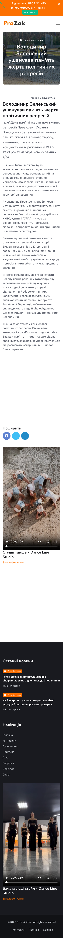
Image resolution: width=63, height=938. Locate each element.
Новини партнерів (33, 40)
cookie (41, 7)
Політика (8, 751)
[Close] (59, 4)
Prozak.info (24, 922)
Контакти (18, 929)
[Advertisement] (31, 394)
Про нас (34, 929)
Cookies (48, 929)
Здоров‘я (8, 763)
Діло (5, 757)
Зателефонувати (13, 562)
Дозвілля (8, 769)
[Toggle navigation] (57, 23)
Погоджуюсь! (30, 12)
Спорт (6, 774)
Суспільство (14, 671)
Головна (8, 735)
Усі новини (9, 740)
